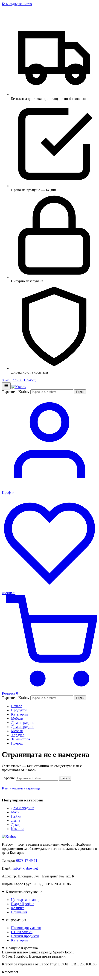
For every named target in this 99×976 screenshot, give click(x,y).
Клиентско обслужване (24, 892)
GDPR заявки (21, 932)
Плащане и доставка (22, 948)
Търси (80, 392)
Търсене (8, 778)
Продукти (19, 710)
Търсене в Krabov (15, 392)
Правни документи (26, 928)
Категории (19, 714)
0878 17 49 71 (12, 380)
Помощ (29, 380)
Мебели (17, 718)
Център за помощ (24, 900)
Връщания (19, 912)
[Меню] (6, 385)
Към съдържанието (17, 4)
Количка (17, 908)
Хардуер (17, 735)
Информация (16, 920)
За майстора (20, 739)
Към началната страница (21, 788)
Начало (16, 706)
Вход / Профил (22, 904)
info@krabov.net (25, 868)
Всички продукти (25, 936)
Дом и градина (22, 723)
